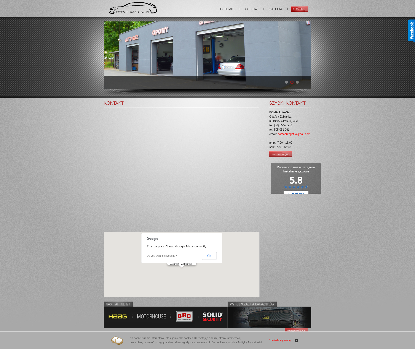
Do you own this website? (162, 255)
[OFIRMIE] (227, 9)
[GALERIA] (275, 9)
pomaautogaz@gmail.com (294, 134)
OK (209, 256)
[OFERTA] (251, 9)
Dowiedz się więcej (280, 340)
